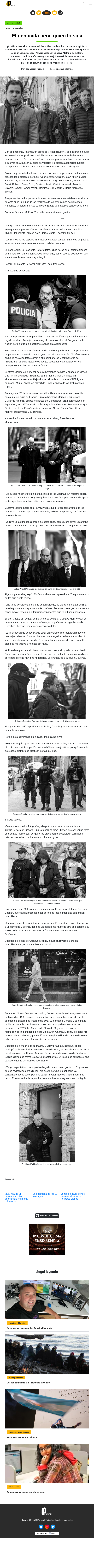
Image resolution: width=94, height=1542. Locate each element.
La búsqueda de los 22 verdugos (45, 1195)
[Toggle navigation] (90, 3)
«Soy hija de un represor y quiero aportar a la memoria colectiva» (16, 1197)
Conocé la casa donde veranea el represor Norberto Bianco (72, 1196)
